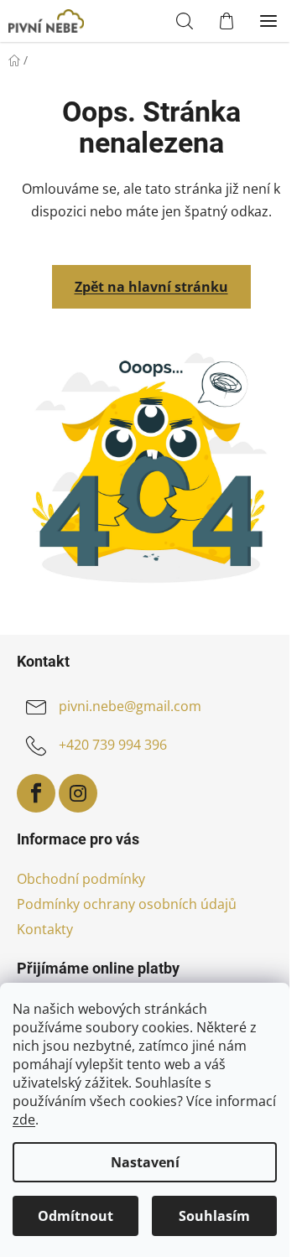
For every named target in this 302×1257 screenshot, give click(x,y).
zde (24, 1119)
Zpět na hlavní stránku (151, 287)
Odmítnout (75, 1216)
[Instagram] (78, 793)
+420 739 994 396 (113, 744)
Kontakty (45, 929)
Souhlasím (214, 1216)
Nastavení (145, 1162)
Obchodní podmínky (81, 879)
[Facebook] (36, 793)
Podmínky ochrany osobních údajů (127, 904)
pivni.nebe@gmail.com (130, 706)
